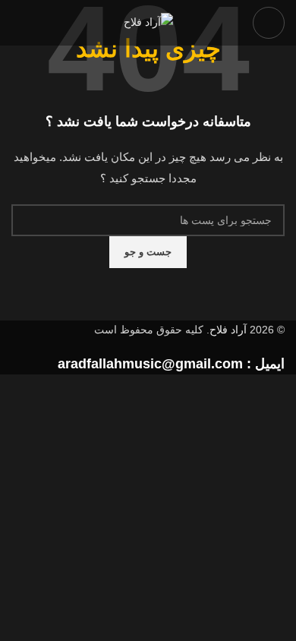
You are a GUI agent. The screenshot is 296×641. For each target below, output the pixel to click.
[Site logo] (148, 22)
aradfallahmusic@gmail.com (150, 363)
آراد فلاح (228, 330)
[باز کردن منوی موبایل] (268, 23)
